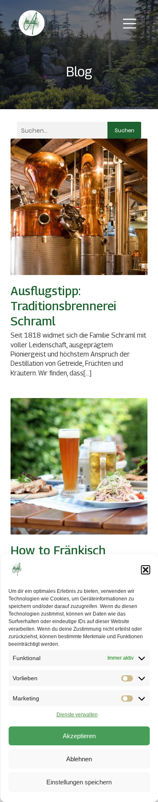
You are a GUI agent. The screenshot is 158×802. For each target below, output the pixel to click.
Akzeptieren (79, 735)
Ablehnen (79, 759)
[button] (145, 570)
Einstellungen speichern (79, 782)
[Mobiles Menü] (129, 23)
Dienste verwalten (77, 715)
